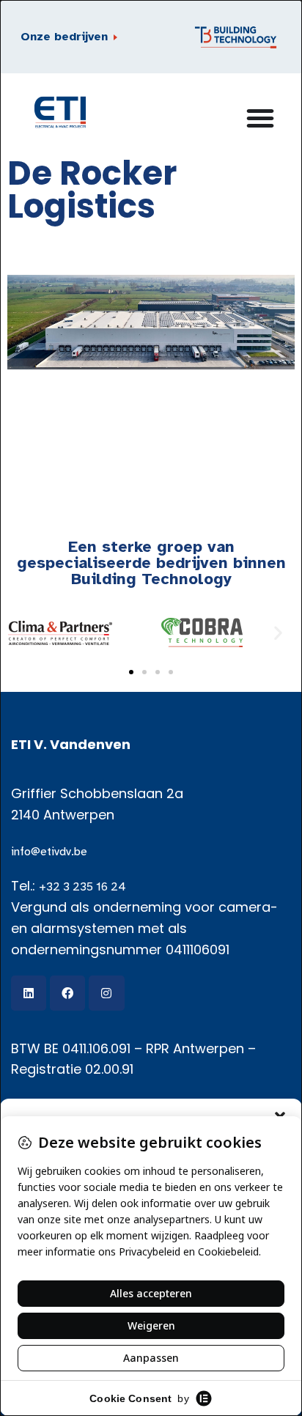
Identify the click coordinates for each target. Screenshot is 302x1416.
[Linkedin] (28, 993)
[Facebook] (67, 993)
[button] (24, 632)
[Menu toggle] (73, 37)
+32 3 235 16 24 (82, 887)
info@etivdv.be (49, 851)
